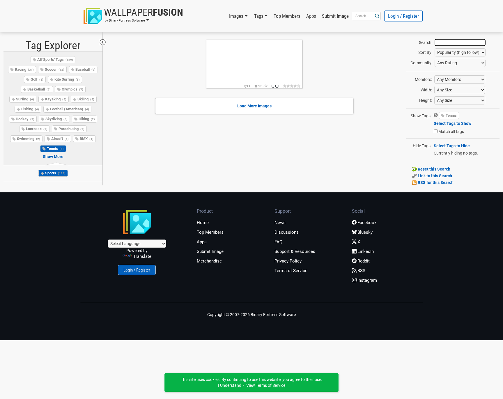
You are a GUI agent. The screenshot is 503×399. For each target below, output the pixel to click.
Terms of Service (290, 270)
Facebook (367, 222)
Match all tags (451, 131)
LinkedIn (365, 251)
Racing (24, 69)
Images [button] (236, 16)
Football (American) (69, 109)
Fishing (30, 109)
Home (203, 222)
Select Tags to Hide (452, 145)
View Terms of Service (265, 385)
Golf (37, 79)
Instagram (367, 280)
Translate (142, 256)
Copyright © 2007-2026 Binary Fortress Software (251, 314)
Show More (53, 156)
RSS (361, 270)
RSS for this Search (435, 182)
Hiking (87, 119)
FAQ (278, 241)
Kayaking (55, 99)
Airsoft (60, 138)
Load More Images (254, 106)
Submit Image (335, 16)
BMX (86, 138)
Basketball (39, 89)
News (280, 222)
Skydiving (56, 119)
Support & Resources (294, 251)
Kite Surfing (67, 79)
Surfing (25, 99)
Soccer (54, 69)
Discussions (286, 232)
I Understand (229, 385)
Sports (55, 173)
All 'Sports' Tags (55, 59)
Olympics (72, 89)
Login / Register (403, 16)
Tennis (55, 148)
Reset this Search (433, 169)
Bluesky (365, 232)
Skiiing (85, 99)
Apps (311, 16)
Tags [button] (258, 16)
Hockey (25, 119)
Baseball (85, 69)
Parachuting (71, 129)
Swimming (28, 138)
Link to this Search (434, 175)
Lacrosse (36, 129)
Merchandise (209, 261)
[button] (133, 16)
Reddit (363, 261)
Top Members (287, 16)
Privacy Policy (288, 261)
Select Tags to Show (452, 123)
